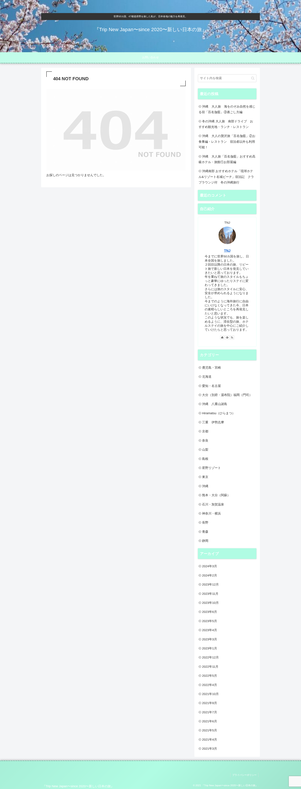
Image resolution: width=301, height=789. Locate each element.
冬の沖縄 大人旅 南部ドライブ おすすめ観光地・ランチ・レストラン (226, 124)
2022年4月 (209, 685)
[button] (253, 78)
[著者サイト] (222, 337)
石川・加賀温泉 (213, 504)
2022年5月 (209, 675)
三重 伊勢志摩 (213, 422)
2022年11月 (210, 666)
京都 (205, 431)
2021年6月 (209, 721)
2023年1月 (209, 648)
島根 (205, 459)
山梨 (205, 449)
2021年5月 (209, 730)
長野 (205, 522)
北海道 (206, 376)
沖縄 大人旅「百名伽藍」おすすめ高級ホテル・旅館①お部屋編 (227, 159)
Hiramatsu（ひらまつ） (218, 413)
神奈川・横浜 (211, 513)
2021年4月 (209, 739)
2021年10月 (210, 694)
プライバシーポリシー (244, 775)
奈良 (205, 440)
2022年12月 (210, 657)
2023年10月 (210, 602)
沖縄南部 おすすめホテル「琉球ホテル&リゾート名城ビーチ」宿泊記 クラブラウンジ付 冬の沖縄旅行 (226, 176)
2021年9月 (209, 703)
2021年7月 (209, 712)
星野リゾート (211, 468)
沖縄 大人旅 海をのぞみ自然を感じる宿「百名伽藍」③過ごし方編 (227, 109)
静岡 (205, 541)
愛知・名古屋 (211, 386)
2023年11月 (210, 593)
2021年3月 (209, 748)
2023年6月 (209, 612)
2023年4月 (209, 630)
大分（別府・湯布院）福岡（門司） (227, 395)
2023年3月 (209, 639)
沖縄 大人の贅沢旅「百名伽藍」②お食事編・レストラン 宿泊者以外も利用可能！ (227, 141)
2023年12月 (210, 584)
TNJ (227, 251)
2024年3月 (209, 566)
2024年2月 (209, 575)
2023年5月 (209, 621)
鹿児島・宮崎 (211, 367)
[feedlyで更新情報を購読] (227, 337)
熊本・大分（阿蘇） (216, 495)
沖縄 (205, 486)
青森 (205, 531)
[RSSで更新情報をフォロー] (232, 337)
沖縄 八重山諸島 (214, 404)
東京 (205, 477)
